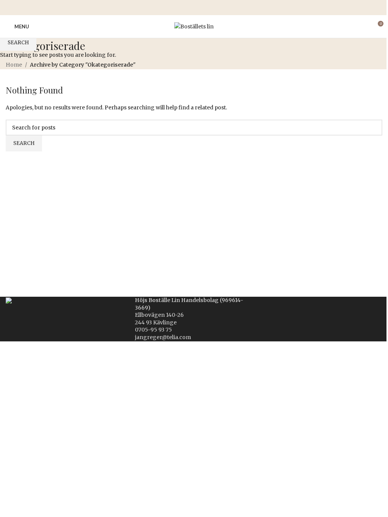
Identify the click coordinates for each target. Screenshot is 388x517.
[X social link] (184, 8)
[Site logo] (194, 26)
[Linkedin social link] (203, 8)
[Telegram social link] (212, 8)
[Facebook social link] (175, 8)
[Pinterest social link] (194, 8)
